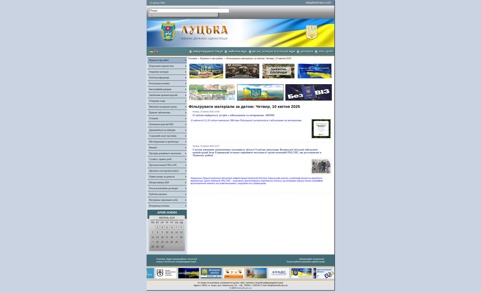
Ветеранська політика (159, 205)
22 (157, 241)
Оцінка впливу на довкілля (162, 176)
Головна (192, 58)
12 (176, 232)
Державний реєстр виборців (162, 130)
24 (167, 241)
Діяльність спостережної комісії (164, 171)
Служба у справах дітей (160, 159)
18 (171, 237)
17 (167, 237)
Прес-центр (326, 51)
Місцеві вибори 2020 (159, 182)
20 (181, 237)
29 (157, 246)
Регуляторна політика (159, 83)
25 (171, 241)
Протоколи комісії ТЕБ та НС (163, 165)
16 (162, 237)
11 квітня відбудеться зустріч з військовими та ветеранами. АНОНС (233, 115)
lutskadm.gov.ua (244, 288)
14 (152, 237)
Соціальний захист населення (162, 136)
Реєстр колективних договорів (163, 188)
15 (157, 237)
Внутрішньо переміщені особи (163, 200)
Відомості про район (159, 60)
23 (162, 241)
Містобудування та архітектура (163, 141)
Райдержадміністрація (208, 51)
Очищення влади (157, 101)
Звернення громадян (159, 71)
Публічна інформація (159, 77)
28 (152, 246)
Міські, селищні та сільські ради (273, 51)
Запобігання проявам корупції (163, 95)
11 (172, 232)
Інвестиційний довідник (160, 89)
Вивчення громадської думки (163, 106)
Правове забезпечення (159, 112)
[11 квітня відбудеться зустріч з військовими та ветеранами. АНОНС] (321, 138)
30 (162, 246)
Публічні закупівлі (158, 194)
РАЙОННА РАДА (238, 51)
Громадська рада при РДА (161, 124)
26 (176, 241)
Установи (153, 118)
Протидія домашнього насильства (165, 153)
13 (181, 232)
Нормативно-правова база (161, 66)
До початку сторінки (467, 287)
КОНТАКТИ (307, 51)
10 (167, 232)
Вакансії (153, 147)
